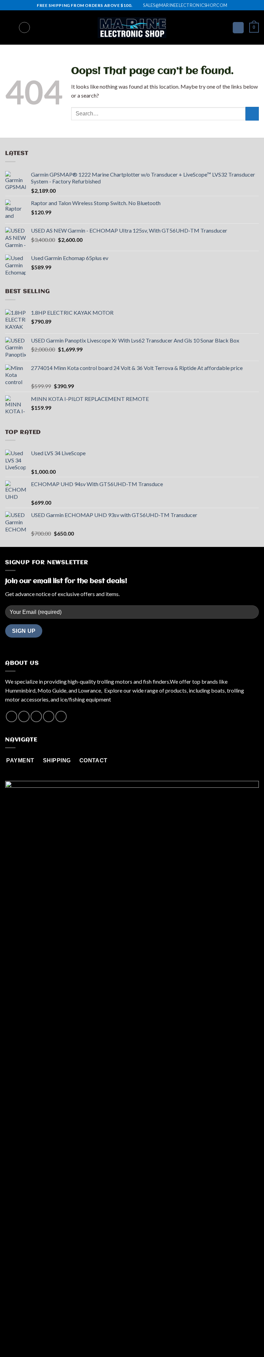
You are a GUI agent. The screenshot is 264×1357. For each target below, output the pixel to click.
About (103, 1337)
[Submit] (252, 113)
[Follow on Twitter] (36, 716)
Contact (157, 1337)
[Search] (24, 27)
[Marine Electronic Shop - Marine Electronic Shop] (132, 27)
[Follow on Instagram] (24, 716)
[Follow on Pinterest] (61, 716)
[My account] (238, 27)
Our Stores (129, 1337)
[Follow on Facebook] (11, 716)
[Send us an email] (48, 716)
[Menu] (9, 27)
